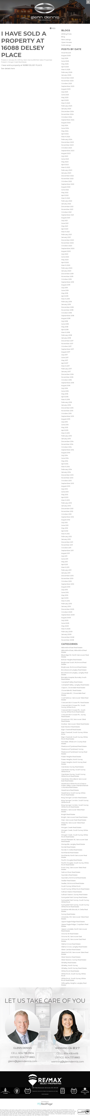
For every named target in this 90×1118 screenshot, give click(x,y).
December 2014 (67, 441)
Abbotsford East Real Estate (71, 647)
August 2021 (65, 218)
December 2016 (67, 374)
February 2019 (66, 301)
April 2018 (64, 329)
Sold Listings (66, 45)
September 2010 (67, 584)
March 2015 (65, 433)
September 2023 (67, 150)
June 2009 (65, 623)
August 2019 (65, 285)
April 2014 (64, 464)
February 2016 (66, 402)
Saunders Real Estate (69, 875)
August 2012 (65, 520)
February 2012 (66, 536)
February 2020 (66, 268)
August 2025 (65, 89)
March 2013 (65, 500)
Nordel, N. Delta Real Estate (71, 850)
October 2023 (66, 148)
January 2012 (66, 539)
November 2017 (67, 343)
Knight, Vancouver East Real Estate (74, 817)
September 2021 (67, 215)
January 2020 (66, 271)
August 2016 (65, 385)
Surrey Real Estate (68, 914)
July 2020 (64, 254)
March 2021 (65, 232)
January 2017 (66, 371)
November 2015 (67, 411)
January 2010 (66, 606)
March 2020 (65, 265)
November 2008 (67, 640)
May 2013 (64, 494)
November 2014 (67, 444)
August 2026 (66, 55)
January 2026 (66, 75)
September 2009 (68, 615)
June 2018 (65, 324)
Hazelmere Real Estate (70, 790)
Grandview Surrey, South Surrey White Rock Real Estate (73, 775)
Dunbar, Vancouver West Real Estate (75, 724)
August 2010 (65, 587)
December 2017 (67, 341)
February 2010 (66, 604)
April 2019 (64, 296)
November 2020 (67, 243)
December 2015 (67, 408)
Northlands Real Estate (70, 853)
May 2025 (64, 97)
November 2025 (67, 81)
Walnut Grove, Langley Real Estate (74, 947)
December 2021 (67, 206)
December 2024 (67, 111)
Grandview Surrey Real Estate (72, 767)
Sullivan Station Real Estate (71, 892)
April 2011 (64, 564)
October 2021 (66, 212)
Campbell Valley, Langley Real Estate (75, 685)
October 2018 (66, 313)
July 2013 (64, 489)
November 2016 (67, 377)
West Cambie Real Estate (71, 949)
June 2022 (65, 190)
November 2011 (67, 545)
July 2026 (64, 58)
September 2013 (67, 483)
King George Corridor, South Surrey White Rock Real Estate (74, 806)
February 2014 (66, 469)
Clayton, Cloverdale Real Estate (73, 688)
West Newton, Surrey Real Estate (73, 960)
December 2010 (67, 576)
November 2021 (67, 209)
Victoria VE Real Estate (69, 934)
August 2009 (66, 617)
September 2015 (67, 416)
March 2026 (65, 69)
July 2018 (64, 321)
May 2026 (64, 64)
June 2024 (65, 128)
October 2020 (66, 246)
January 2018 (66, 338)
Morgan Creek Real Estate (71, 827)
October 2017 (66, 346)
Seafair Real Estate (68, 880)
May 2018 (64, 327)
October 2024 (66, 117)
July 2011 (64, 556)
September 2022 (67, 184)
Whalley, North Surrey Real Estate (74, 968)
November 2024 (67, 114)
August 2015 (65, 419)
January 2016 (66, 405)
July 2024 (64, 125)
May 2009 (65, 626)
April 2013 (64, 497)
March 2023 (65, 167)
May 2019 (64, 293)
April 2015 (64, 430)
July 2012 (64, 522)
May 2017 (64, 360)
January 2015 (66, 439)
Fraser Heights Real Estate (71, 756)
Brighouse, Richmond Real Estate (74, 667)
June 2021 (64, 223)
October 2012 (66, 514)
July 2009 (64, 620)
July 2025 (64, 92)
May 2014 (64, 461)
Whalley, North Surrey (69, 965)
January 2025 (66, 109)
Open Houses (66, 42)
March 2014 (65, 466)
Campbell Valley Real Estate (71, 682)
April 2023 (65, 164)
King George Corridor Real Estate (74, 798)
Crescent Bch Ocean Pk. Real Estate (75, 702)
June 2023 (65, 159)
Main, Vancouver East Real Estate (73, 820)
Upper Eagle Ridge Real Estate (73, 921)
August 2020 (66, 251)
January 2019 (66, 304)
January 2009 (66, 634)
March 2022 (65, 198)
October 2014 (66, 447)
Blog (63, 37)
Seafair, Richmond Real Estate (72, 883)
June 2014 (65, 458)
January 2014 (66, 472)
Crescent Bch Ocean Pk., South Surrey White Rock (73, 706)
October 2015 (66, 413)
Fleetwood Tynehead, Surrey (72, 749)
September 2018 (67, 315)
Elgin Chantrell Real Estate (71, 729)
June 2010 (65, 592)
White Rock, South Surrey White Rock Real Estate (73, 979)
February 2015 (66, 436)
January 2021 (66, 237)
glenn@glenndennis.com (22, 1061)
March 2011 (65, 567)
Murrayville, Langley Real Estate (73, 844)
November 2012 (67, 511)
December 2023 (67, 142)
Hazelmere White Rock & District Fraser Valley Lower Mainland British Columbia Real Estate (74, 785)
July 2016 (64, 388)
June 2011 (64, 559)
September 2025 (67, 86)
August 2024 (66, 123)
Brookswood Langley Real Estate (73, 670)
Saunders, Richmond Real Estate (73, 878)
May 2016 (64, 394)
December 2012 (67, 508)
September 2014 (67, 450)
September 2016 (67, 383)
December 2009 (67, 609)
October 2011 (66, 548)
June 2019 (65, 290)
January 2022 (66, 204)
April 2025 (65, 100)
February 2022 (66, 201)
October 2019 (66, 279)
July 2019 (64, 288)
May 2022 (64, 192)
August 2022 (65, 187)
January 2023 (66, 173)
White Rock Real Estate (70, 971)
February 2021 (66, 234)
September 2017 (67, 349)
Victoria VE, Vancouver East (71, 936)
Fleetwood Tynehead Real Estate (74, 746)
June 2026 (65, 61)
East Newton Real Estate (70, 727)
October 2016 (66, 380)
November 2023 (67, 145)
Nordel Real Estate (68, 847)
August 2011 (65, 553)
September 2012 (67, 517)
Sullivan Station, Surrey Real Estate (74, 894)
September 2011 (67, 550)
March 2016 (65, 399)
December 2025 (67, 78)
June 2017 (64, 357)
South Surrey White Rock (71, 886)
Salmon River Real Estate (70, 872)
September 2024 (67, 120)
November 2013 (67, 478)
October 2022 (66, 181)
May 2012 (64, 528)
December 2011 (67, 542)
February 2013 (66, 503)
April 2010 (64, 598)
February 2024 (66, 139)
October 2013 (66, 480)
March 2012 (65, 534)
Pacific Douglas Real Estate (71, 860)
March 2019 (65, 299)
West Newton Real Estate (71, 957)
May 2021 (64, 226)
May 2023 (64, 162)
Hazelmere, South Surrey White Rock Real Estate (73, 794)
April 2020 (65, 262)
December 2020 (67, 240)
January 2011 (65, 573)
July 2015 (64, 422)
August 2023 (66, 153)
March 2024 (65, 136)
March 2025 (65, 103)
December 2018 (67, 307)
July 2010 (64, 590)
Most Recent (66, 53)
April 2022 (65, 195)
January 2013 (66, 506)
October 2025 (66, 83)
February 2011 (66, 570)
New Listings (66, 39)
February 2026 (66, 72)
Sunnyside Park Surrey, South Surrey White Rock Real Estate (75, 906)
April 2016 (64, 397)
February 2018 (66, 335)
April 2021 (64, 229)
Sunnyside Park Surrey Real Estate (74, 897)
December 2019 (67, 274)
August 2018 (65, 318)
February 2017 (66, 369)
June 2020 (65, 257)
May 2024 (64, 131)
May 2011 (64, 562)
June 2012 (64, 525)
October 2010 (66, 581)
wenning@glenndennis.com (67, 1061)
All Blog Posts (66, 34)
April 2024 (65, 134)
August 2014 (65, 452)
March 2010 (65, 601)
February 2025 (66, 106)
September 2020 (67, 248)
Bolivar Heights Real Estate (71, 660)
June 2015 (64, 425)
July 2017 (64, 355)
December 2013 (67, 475)
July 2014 (64, 455)
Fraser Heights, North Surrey (72, 759)
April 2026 (65, 67)
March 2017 (65, 366)
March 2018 (65, 332)
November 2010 (67, 578)
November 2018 (67, 310)
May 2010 (64, 595)
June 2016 (65, 391)
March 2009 (65, 629)
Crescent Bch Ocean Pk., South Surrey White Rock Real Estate (73, 711)
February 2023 (66, 170)
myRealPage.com (45, 1104)
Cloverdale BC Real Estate (71, 690)
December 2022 (67, 176)
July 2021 (64, 220)
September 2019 (67, 282)
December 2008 (67, 637)
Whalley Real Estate (68, 962)
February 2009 (66, 631)
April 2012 (64, 531)
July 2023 (64, 156)
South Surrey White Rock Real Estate (75, 889)
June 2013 (65, 492)
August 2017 (65, 352)
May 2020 (65, 260)
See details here (8, 68)
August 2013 (65, 486)
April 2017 (64, 363)
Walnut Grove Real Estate (71, 944)
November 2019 (67, 276)
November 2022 (67, 178)
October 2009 (66, 612)
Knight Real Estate (68, 814)
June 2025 (65, 95)
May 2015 (64, 427)
